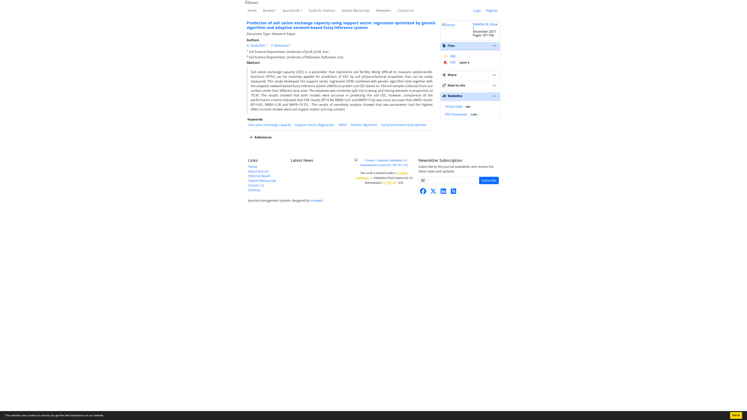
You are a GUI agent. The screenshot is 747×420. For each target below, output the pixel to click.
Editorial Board (259, 176)
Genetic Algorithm (364, 125)
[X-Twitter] (433, 192)
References (263, 137)
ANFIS (342, 125)
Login (477, 10)
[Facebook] (423, 192)
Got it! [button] (736, 415)
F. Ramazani (280, 45)
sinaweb (316, 200)
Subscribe (489, 180)
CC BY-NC (389, 182)
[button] (105, 415)
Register (492, 10)
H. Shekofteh (256, 45)
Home (252, 10)
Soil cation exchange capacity (269, 125)
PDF (459, 62)
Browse (268, 10)
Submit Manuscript (356, 10)
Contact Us (406, 10)
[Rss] (453, 192)
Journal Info (291, 10)
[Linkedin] (443, 192)
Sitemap (254, 190)
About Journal (258, 171)
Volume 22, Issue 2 (485, 26)
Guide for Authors (322, 10)
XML (452, 56)
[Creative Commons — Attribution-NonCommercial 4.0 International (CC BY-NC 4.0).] (384, 162)
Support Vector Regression (315, 125)
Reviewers (383, 10)
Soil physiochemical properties (403, 125)
